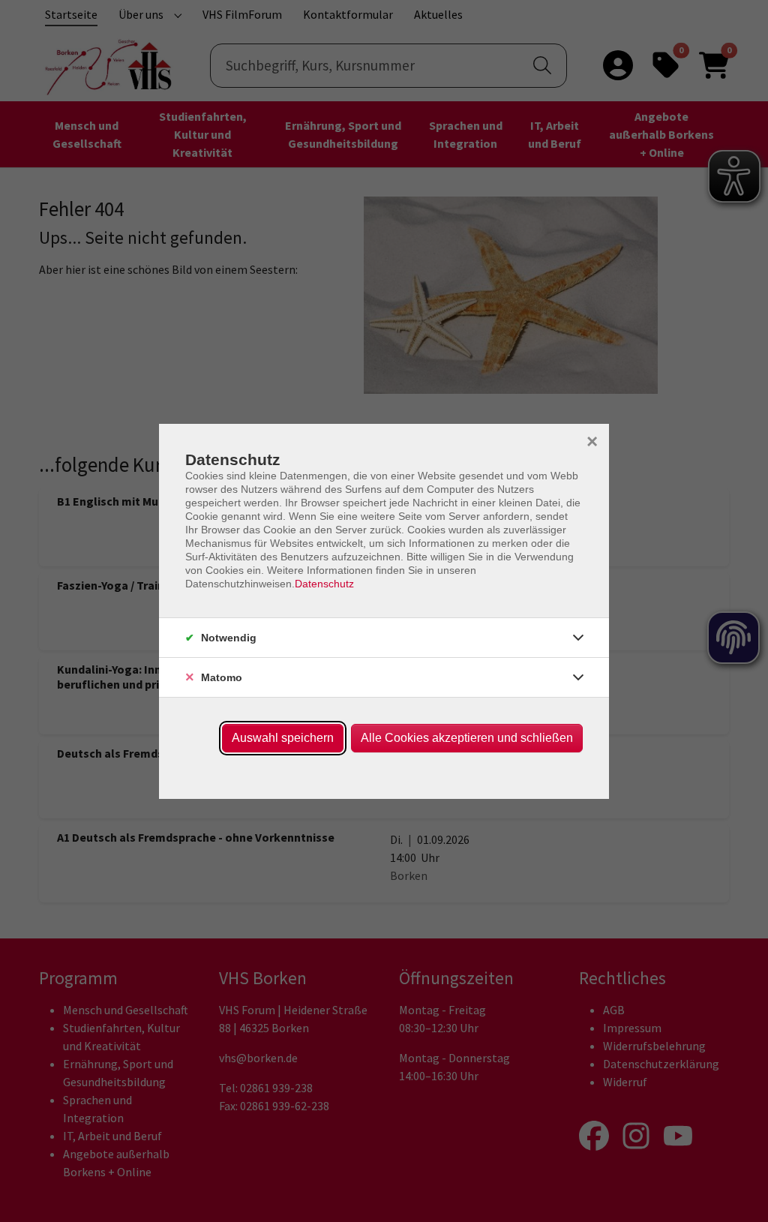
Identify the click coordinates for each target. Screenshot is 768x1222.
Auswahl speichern (283, 737)
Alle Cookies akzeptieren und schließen (467, 737)
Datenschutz (324, 584)
